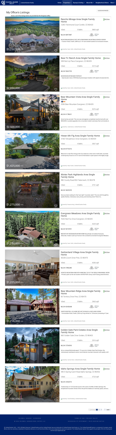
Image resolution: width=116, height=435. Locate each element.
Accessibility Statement (77, 421)
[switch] (56, 49)
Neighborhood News (102, 3)
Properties (67, 3)
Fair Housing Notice (96, 421)
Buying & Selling (79, 3)
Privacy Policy (92, 418)
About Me (90, 3)
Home (59, 3)
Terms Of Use (80, 418)
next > (108, 409)
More (113, 3)
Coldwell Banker (25, 418)
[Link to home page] (10, 2)
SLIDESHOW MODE (103, 10)
